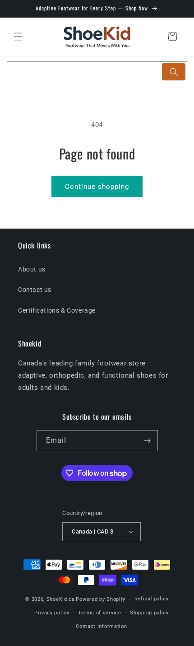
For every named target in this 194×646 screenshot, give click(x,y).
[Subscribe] (147, 440)
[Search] (173, 71)
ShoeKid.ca (60, 599)
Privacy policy (51, 613)
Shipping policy (149, 613)
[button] (18, 37)
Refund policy (151, 599)
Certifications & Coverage (57, 310)
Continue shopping (97, 187)
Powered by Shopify (100, 599)
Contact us (34, 289)
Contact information (101, 626)
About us (32, 269)
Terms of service (99, 613)
